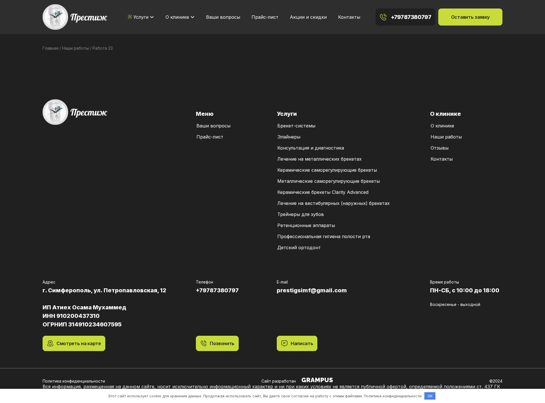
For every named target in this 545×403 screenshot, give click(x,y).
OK (430, 396)
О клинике (177, 17)
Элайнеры (288, 137)
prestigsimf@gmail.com (312, 290)
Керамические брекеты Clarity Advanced (322, 192)
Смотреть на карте (78, 343)
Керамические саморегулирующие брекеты (327, 170)
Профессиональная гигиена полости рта (323, 236)
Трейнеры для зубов (300, 214)
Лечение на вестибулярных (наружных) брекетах (333, 203)
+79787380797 (411, 17)
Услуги (140, 17)
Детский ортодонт (299, 247)
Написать (302, 343)
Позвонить (222, 343)
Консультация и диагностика (310, 148)
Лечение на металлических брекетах (319, 159)
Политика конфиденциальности (74, 381)
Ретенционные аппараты (306, 225)
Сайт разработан (278, 381)
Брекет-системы (296, 126)
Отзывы (439, 148)
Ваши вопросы (223, 17)
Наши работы (446, 137)
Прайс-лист (264, 17)
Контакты (349, 17)
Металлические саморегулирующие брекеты (328, 181)
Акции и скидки (308, 17)
